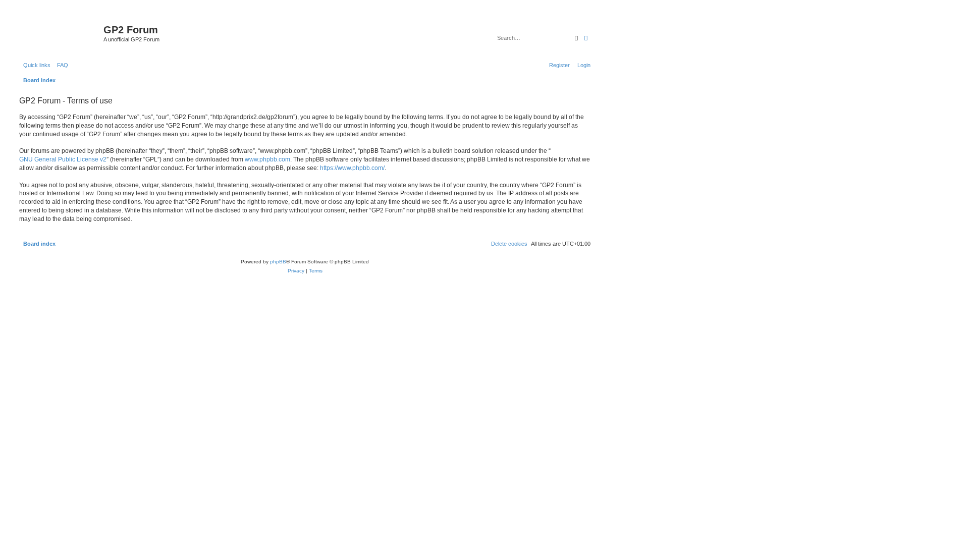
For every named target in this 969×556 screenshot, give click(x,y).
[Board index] (60, 33)
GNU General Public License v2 (62, 159)
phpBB (278, 261)
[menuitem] (60, 65)
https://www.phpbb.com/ (352, 168)
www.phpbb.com (267, 159)
